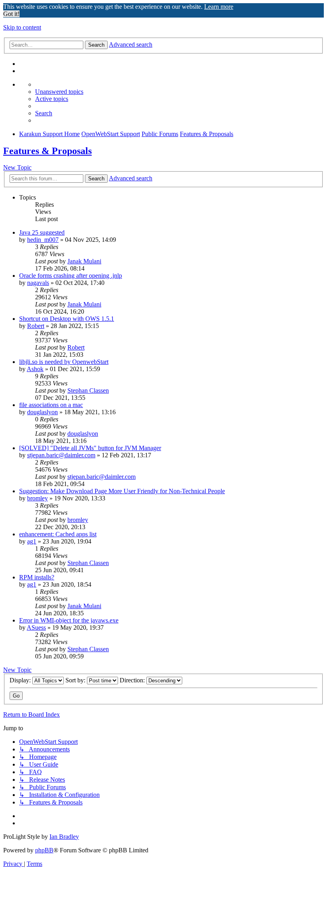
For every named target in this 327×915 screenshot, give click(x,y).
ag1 (31, 541)
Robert (35, 325)
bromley (37, 498)
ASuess (36, 627)
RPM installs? (36, 577)
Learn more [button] (218, 6)
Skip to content (22, 27)
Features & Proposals (47, 151)
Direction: (133, 680)
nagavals (38, 282)
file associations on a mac (51, 404)
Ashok (35, 369)
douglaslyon (42, 412)
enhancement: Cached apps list (58, 534)
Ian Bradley (64, 836)
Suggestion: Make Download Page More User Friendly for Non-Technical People (122, 491)
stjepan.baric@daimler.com (61, 455)
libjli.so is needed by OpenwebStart (63, 361)
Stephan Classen (88, 390)
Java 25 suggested (42, 232)
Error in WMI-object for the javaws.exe (68, 620)
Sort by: (76, 680)
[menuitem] (59, 91)
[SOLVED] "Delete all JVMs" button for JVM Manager (90, 448)
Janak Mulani (84, 261)
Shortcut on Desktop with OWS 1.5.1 (66, 318)
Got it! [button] (11, 13)
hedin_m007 (43, 239)
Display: (21, 680)
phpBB (44, 850)
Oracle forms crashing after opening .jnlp (70, 275)
